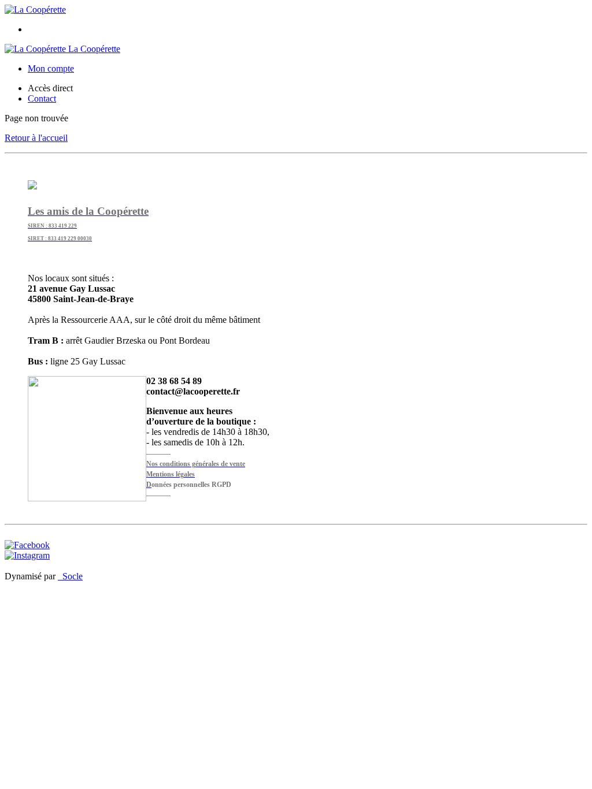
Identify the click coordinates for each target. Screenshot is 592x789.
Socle (72, 576)
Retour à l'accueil (36, 138)
